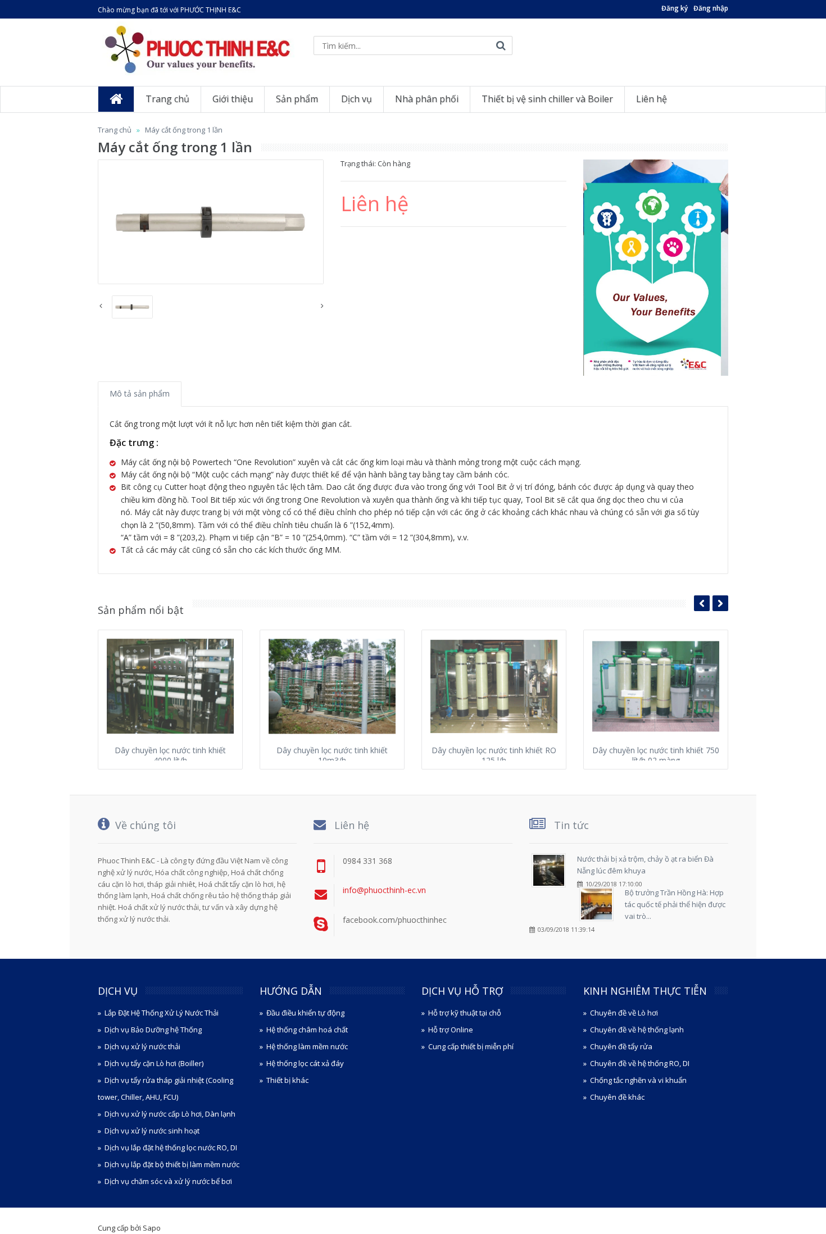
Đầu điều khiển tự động (305, 1013)
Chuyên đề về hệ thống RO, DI (639, 1063)
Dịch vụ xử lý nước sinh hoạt (152, 1131)
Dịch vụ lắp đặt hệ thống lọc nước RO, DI (171, 1147)
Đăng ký (674, 8)
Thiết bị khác (287, 1080)
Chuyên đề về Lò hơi (624, 1013)
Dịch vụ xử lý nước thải (142, 1046)
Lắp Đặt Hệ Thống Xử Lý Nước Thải (162, 1013)
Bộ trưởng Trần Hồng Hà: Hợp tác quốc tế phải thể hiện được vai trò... (675, 904)
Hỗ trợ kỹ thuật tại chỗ (464, 1013)
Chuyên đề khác (617, 1097)
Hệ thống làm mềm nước (307, 1046)
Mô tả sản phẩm (140, 393)
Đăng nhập (710, 8)
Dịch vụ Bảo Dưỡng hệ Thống (153, 1029)
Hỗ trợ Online (450, 1029)
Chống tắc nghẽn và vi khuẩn (638, 1080)
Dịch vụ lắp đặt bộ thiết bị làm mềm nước (172, 1164)
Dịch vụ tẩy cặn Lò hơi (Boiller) (154, 1063)
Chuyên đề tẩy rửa (621, 1046)
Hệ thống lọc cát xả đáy (305, 1063)
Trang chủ (114, 130)
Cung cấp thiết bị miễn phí (471, 1046)
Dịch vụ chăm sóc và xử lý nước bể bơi (168, 1181)
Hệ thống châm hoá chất (307, 1029)
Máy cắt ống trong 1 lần (184, 130)
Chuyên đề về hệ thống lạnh (637, 1029)
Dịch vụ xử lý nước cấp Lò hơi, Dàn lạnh (170, 1114)
